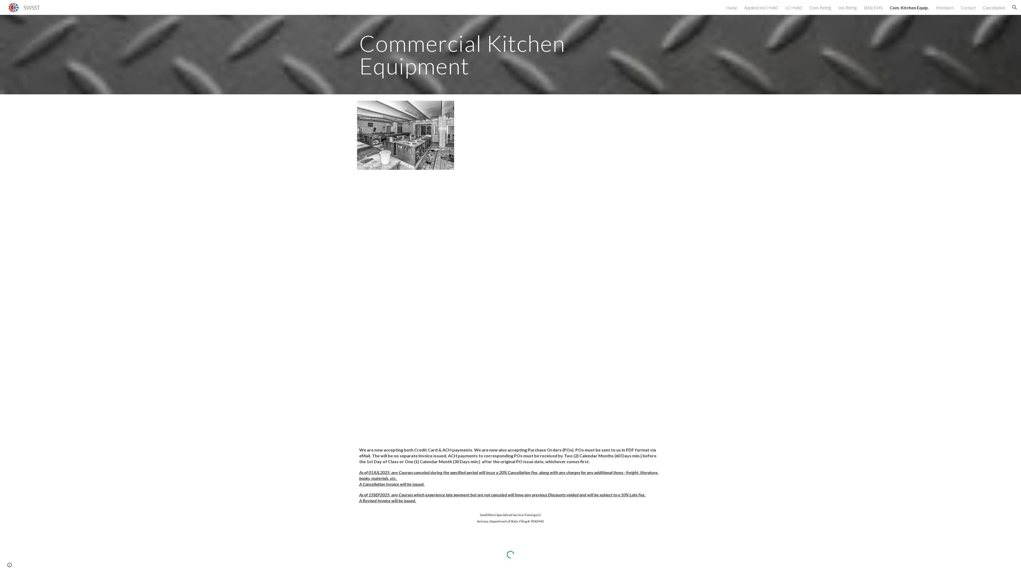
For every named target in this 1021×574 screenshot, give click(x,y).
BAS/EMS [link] (873, 7)
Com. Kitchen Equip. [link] (909, 7)
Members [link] (945, 7)
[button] (1014, 7)
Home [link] (731, 7)
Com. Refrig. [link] (820, 7)
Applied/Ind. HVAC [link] (761, 7)
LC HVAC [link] (794, 7)
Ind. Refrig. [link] (847, 7)
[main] (471, 54)
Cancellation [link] (994, 7)
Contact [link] (968, 7)
